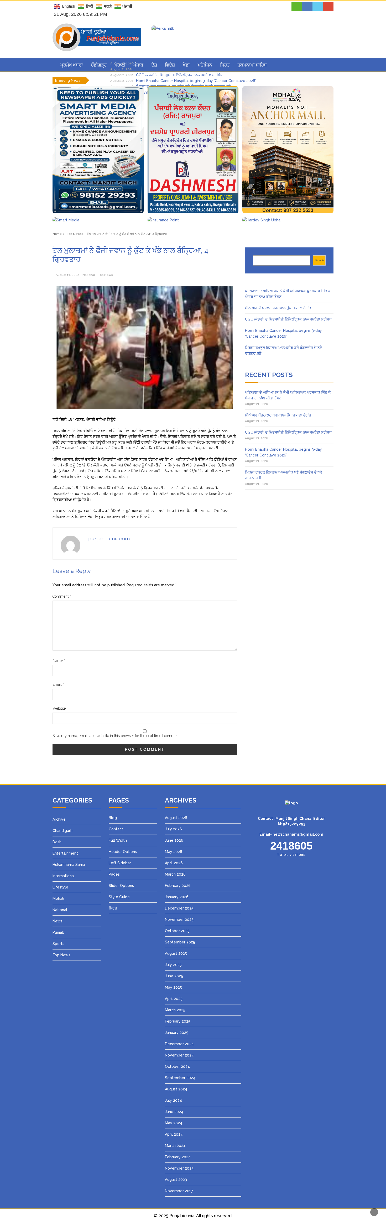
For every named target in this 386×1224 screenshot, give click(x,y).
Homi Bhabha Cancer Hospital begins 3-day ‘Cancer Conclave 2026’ (196, 81)
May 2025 (173, 987)
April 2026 (174, 863)
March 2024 (175, 1146)
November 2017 (179, 1191)
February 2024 (178, 1157)
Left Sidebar (120, 863)
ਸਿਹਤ (225, 65)
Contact (116, 829)
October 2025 (177, 931)
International (64, 876)
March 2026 (175, 874)
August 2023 (176, 1179)
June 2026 (174, 840)
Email (58, 684)
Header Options (123, 852)
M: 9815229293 (291, 824)
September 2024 (180, 1078)
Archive (59, 819)
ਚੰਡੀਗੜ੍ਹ (99, 65)
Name (59, 660)
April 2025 (173, 999)
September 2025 (180, 942)
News (57, 921)
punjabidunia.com (109, 538)
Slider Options (121, 885)
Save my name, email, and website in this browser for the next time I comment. (116, 736)
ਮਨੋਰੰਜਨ (205, 65)
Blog (113, 818)
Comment (62, 596)
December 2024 (179, 1044)
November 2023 (179, 1168)
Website (59, 708)
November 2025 (179, 919)
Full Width (118, 840)
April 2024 (174, 1134)
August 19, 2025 (67, 275)
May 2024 (173, 1123)
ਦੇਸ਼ (154, 65)
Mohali (58, 898)
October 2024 (177, 1066)
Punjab (58, 932)
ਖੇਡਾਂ (186, 65)
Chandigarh (62, 831)
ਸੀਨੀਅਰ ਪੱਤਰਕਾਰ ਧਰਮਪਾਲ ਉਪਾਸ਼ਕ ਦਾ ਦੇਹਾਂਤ (278, 308)
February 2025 (177, 1021)
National (88, 275)
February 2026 (178, 885)
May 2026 (173, 852)
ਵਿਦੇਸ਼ (170, 65)
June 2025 (174, 976)
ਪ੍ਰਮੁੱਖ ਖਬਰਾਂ (71, 65)
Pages (114, 874)
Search (319, 260)
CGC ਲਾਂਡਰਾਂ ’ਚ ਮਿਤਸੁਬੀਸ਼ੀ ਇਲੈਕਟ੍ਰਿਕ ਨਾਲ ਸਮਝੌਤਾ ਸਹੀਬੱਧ (179, 75)
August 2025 (176, 953)
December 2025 (179, 908)
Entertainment (65, 853)
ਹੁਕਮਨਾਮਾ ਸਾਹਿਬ (252, 65)
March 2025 (175, 1010)
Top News (105, 275)
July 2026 (173, 829)
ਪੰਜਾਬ (138, 65)
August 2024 (176, 1089)
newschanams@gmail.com (298, 834)
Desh (57, 842)
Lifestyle (60, 887)
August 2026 (176, 818)
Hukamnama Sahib (69, 864)
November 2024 (179, 1055)
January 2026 (177, 897)
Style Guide (119, 897)
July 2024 (173, 1100)
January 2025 (176, 1032)
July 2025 (173, 965)
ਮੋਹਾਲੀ (120, 65)
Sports (58, 944)
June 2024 (174, 1112)
